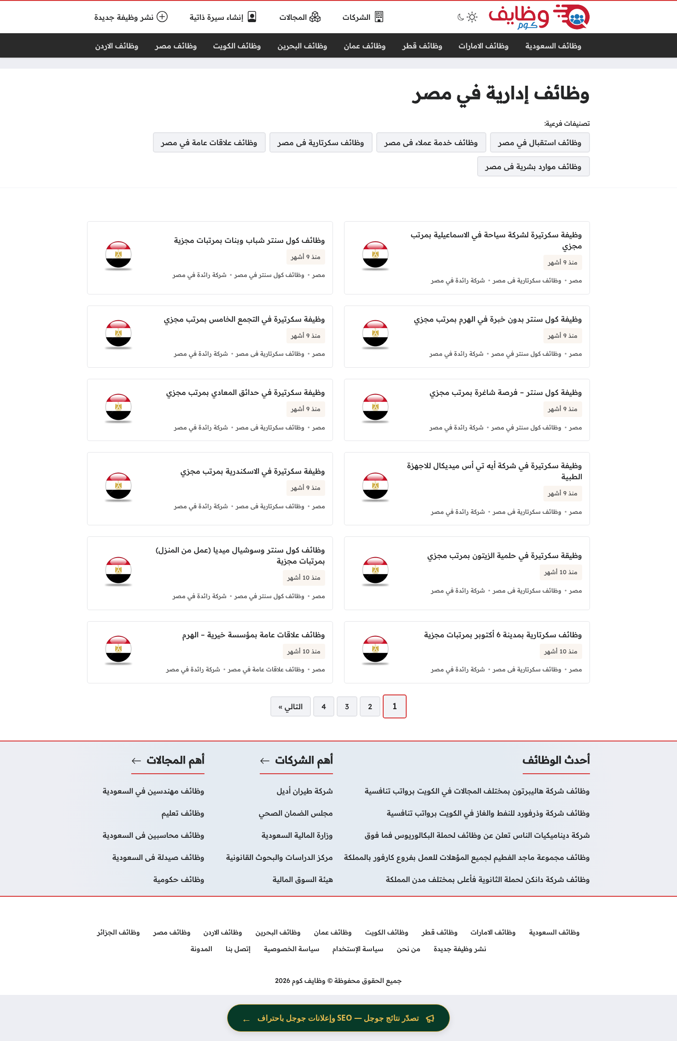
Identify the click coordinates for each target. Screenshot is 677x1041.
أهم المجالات (175, 759)
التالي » (291, 706)
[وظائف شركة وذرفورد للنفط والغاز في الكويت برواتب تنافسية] (467, 812)
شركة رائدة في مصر (458, 280)
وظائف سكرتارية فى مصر (527, 280)
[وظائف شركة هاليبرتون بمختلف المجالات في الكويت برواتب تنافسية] (467, 790)
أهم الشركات (304, 759)
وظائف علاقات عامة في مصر (266, 669)
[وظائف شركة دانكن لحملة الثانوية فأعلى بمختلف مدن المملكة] (467, 879)
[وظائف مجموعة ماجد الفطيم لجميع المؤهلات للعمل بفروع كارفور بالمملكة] (467, 857)
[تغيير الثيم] (466, 17)
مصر (575, 280)
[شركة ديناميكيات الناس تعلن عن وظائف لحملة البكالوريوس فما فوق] (467, 835)
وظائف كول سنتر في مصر (269, 274)
